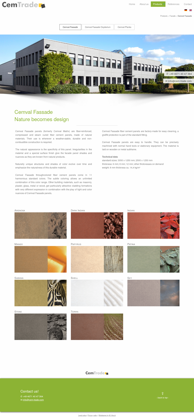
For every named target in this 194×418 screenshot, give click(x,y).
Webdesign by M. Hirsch (107, 415)
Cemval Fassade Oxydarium (98, 26)
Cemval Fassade (70, 26)
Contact (188, 4)
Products (157, 4)
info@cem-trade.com (33, 399)
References (173, 4)
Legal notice (82, 415)
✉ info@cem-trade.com (177, 81)
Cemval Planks (124, 26)
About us (144, 4)
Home (132, 4)
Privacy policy (92, 415)
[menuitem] (132, 4)
